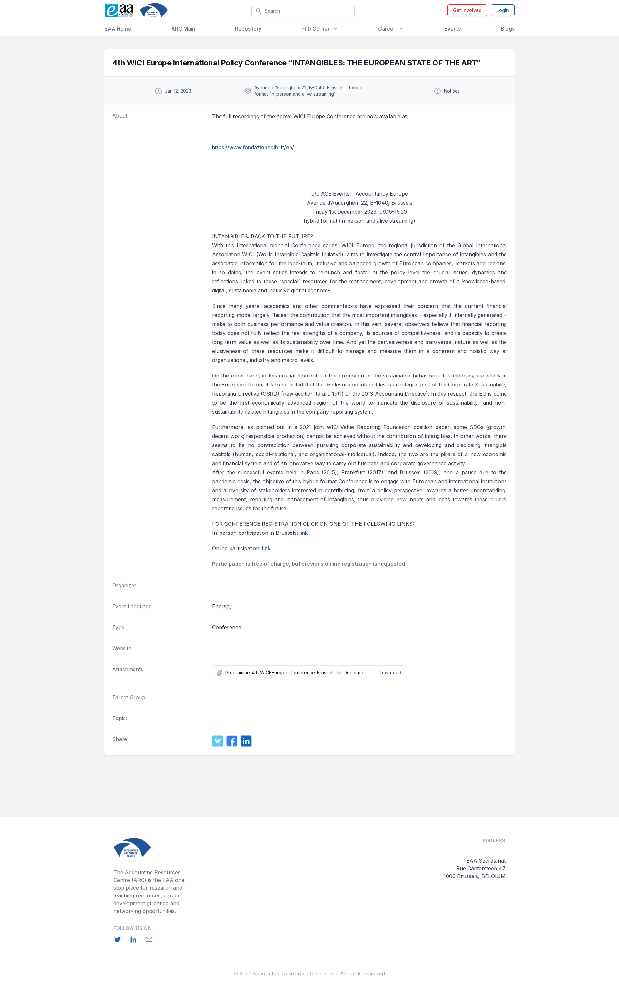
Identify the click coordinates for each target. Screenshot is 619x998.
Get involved (467, 10)
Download (389, 672)
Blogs (508, 28)
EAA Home (117, 28)
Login (502, 10)
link (304, 533)
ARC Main (183, 28)
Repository (248, 28)
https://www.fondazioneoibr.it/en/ (253, 147)
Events (452, 28)
